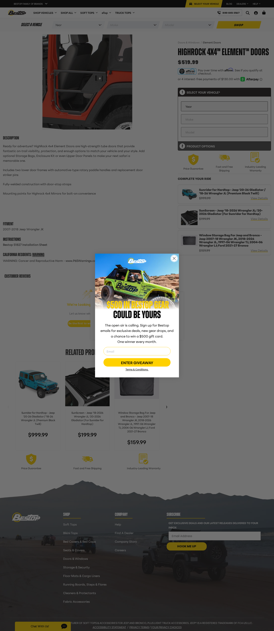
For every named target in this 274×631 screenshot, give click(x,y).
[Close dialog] (174, 258)
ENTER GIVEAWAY (137, 362)
